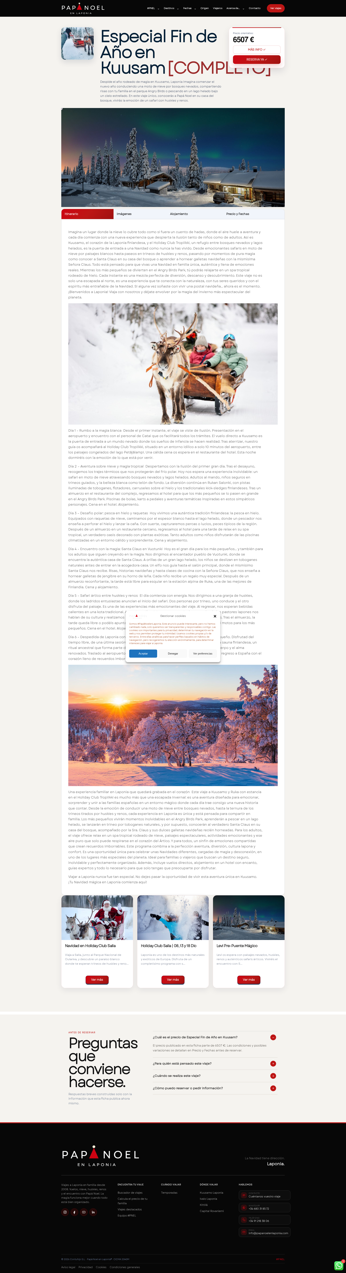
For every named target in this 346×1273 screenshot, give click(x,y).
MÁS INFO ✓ (257, 50)
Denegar (173, 653)
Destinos (169, 8)
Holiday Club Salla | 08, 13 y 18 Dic (169, 945)
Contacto (255, 8)
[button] (215, 616)
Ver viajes (275, 8)
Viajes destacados (130, 1209)
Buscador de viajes (130, 1193)
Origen (205, 8)
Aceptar (143, 653)
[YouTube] (84, 1212)
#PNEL (151, 8)
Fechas (187, 8)
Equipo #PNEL (127, 1215)
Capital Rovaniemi (212, 1211)
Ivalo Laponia (208, 1199)
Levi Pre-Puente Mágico (237, 945)
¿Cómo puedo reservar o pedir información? (188, 1088)
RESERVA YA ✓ (257, 59)
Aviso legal (68, 1267)
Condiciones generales (125, 1267)
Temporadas (169, 1193)
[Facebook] (74, 1212)
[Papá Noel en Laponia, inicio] (83, 8)
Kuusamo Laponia (211, 1193)
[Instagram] (65, 1212)
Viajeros (217, 8)
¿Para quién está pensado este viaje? (182, 1063)
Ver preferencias (202, 653)
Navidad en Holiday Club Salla (90, 945)
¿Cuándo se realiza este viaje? (177, 1076)
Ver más (97, 980)
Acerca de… (233, 8)
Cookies (101, 1267)
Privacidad (86, 1267)
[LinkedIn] (93, 1212)
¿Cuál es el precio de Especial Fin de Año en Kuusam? (195, 1037)
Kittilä (204, 1205)
